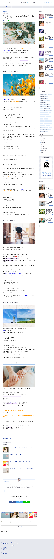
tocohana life (42, 96)
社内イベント (6, 544)
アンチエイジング (49, 110)
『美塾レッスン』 (43, 106)
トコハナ (27, 6)
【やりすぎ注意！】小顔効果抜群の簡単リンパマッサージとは (49, 22)
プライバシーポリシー (16, 543)
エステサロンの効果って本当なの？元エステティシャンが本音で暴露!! (49, 45)
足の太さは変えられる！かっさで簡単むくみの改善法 (49, 52)
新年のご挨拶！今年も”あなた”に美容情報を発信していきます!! (21, 461)
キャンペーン (16, 6)
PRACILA (49, 94)
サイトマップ (14, 542)
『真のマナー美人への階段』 (44, 104)
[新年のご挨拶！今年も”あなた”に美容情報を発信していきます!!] (5, 463)
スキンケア (51, 61)
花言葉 (44, 131)
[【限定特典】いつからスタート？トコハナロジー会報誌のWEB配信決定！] (5, 470)
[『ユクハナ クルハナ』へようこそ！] (5, 456)
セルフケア (46, 114)
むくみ (44, 110)
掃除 (46, 129)
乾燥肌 (41, 127)
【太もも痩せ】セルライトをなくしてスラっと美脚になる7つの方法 (49, 37)
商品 (6, 6)
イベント (44, 146)
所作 (43, 129)
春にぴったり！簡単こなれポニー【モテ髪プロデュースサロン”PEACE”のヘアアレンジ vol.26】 (49, 187)
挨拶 (9, 442)
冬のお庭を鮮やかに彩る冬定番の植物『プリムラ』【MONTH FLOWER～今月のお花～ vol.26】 (49, 211)
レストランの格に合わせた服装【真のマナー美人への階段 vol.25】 (49, 219)
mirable (46, 94)
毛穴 (49, 129)
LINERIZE (41, 94)
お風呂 (45, 108)
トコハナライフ (42, 116)
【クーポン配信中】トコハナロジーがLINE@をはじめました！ (21, 447)
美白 (40, 131)
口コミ (50, 127)
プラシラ (44, 140)
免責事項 (13, 545)
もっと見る (18, 526)
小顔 (40, 129)
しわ (40, 110)
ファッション (48, 116)
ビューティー (37, 6)
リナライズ (51, 17)
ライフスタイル (47, 6)
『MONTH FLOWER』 (43, 98)
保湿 (44, 127)
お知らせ (5, 442)
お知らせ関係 (5, 11)
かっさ (49, 108)
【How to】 (49, 106)
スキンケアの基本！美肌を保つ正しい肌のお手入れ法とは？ (49, 59)
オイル (47, 112)
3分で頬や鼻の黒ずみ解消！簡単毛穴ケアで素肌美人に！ (49, 15)
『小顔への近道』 (43, 102)
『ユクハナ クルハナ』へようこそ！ (16, 454)
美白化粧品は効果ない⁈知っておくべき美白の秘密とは (49, 81)
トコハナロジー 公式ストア (8, 438)
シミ (50, 112)
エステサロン (42, 112)
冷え (47, 127)
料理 (4, 549)
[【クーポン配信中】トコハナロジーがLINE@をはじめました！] (5, 449)
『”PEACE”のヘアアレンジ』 (44, 100)
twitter (46, 96)
